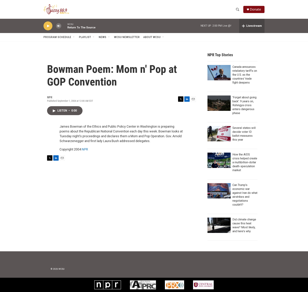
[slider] (64, 26)
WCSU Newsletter (127, 37)
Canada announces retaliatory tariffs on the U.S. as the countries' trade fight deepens (244, 74)
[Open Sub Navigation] (74, 37)
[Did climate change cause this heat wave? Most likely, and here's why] (219, 225)
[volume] (59, 26)
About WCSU (152, 37)
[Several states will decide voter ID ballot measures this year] (219, 133)
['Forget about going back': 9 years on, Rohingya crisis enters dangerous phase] (219, 103)
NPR (85, 149)
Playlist (85, 37)
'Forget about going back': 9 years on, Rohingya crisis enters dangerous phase (244, 105)
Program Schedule (57, 37)
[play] (48, 26)
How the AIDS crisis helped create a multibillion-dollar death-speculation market (244, 162)
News (102, 37)
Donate (255, 9)
